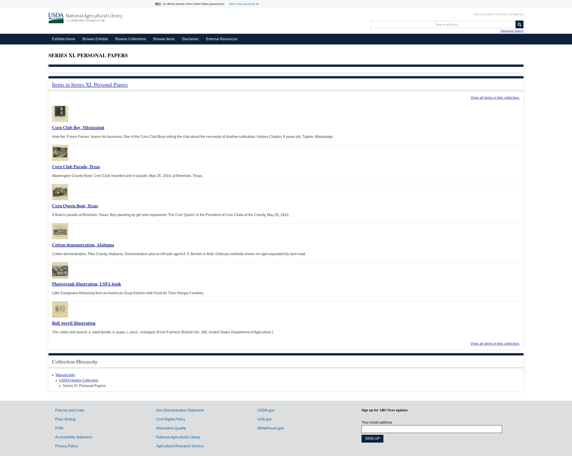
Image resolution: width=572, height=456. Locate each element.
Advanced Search (512, 31)
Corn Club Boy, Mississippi (78, 127)
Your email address (377, 422)
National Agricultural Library (94, 16)
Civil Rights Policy (170, 419)
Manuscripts (65, 375)
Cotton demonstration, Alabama (83, 245)
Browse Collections (130, 39)
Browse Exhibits (95, 39)
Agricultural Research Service (180, 446)
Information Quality (171, 428)
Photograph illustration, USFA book (86, 284)
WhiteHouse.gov (270, 428)
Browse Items (164, 39)
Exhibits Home (63, 39)
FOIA (59, 428)
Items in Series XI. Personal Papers (90, 84)
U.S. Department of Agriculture (85, 20)
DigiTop (518, 14)
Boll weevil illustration (73, 323)
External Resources (221, 39)
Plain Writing (65, 419)
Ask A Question (484, 14)
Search (519, 24)
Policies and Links (69, 410)
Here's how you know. (242, 4)
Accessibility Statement (73, 437)
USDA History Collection (78, 380)
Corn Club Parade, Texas (76, 166)
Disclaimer (190, 39)
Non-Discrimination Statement (180, 410)
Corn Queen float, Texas (75, 205)
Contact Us (503, 14)
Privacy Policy (66, 446)
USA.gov (264, 419)
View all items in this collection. (495, 98)
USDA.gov (265, 410)
